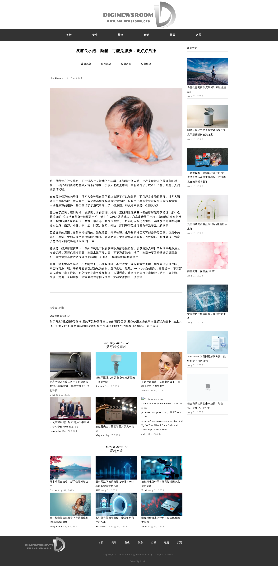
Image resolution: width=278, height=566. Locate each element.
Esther (145, 390)
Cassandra (55, 431)
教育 (173, 34)
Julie (144, 434)
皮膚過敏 (126, 63)
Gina (52, 395)
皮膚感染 (86, 63)
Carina (53, 490)
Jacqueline (56, 526)
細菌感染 (106, 63)
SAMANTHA (103, 526)
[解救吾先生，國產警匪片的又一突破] (116, 410)
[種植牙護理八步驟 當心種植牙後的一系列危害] (116, 363)
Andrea (100, 386)
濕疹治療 (68, 217)
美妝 (69, 34)
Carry (58, 78)
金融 (147, 34)
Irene (144, 526)
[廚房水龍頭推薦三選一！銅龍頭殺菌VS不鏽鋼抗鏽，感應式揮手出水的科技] (70, 366)
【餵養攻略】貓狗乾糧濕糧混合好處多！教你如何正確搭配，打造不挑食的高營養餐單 (206, 177)
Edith (144, 490)
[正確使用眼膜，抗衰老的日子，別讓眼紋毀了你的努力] (161, 366)
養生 (95, 34)
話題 (198, 34)
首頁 (100, 542)
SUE (98, 490)
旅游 (121, 34)
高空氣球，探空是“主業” (201, 271)
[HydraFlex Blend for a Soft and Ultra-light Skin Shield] (161, 410)
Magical (100, 435)
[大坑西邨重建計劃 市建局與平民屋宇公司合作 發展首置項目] (70, 408)
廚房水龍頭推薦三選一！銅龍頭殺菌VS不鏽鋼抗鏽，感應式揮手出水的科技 (69, 386)
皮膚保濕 (146, 63)
